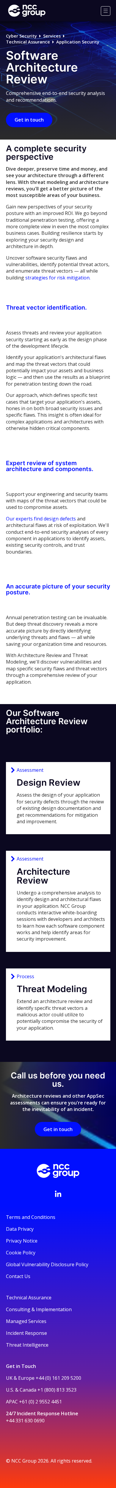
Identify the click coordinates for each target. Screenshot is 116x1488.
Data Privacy (20, 1229)
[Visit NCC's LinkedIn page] (58, 1194)
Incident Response (26, 1333)
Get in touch (29, 120)
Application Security (77, 42)
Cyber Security (21, 36)
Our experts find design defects (41, 518)
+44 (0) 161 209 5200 (58, 1378)
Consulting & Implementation (39, 1309)
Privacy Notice (21, 1241)
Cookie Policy (20, 1252)
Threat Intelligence (27, 1345)
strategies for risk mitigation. (57, 277)
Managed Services (26, 1321)
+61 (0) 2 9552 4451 (40, 1401)
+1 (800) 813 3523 (56, 1390)
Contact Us (18, 1276)
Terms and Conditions (30, 1217)
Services (52, 36)
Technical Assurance (28, 42)
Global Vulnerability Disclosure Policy (47, 1264)
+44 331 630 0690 (25, 1420)
